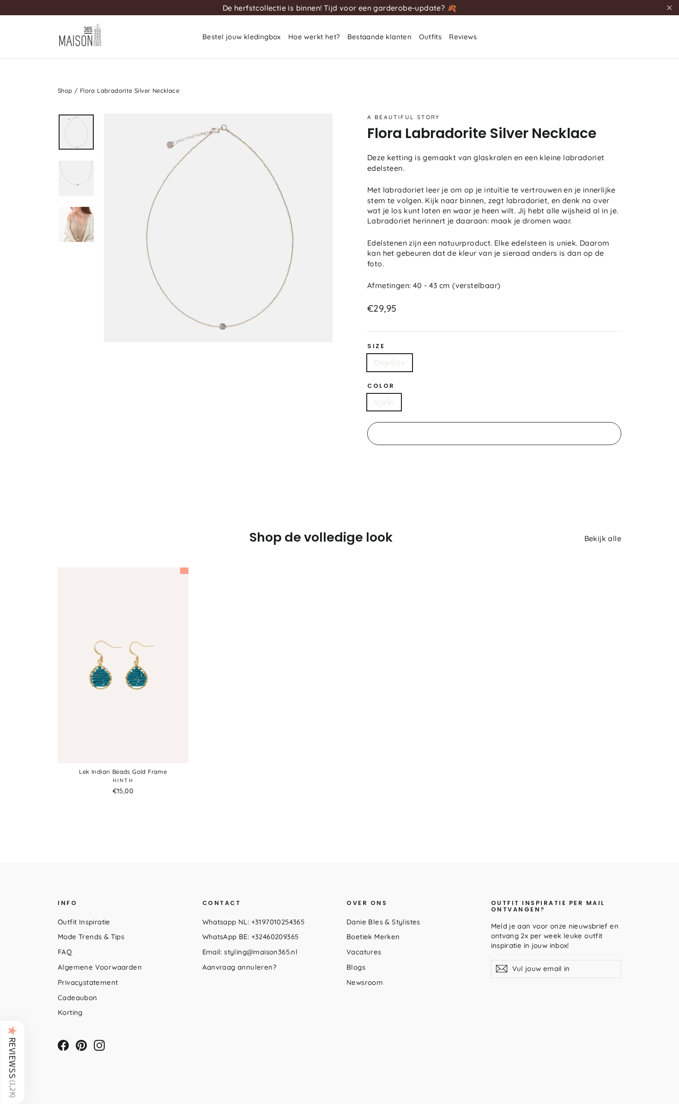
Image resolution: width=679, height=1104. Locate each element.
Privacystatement (88, 982)
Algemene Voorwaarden (100, 967)
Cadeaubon (77, 997)
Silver (384, 402)
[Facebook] (63, 1045)
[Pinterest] (81, 1045)
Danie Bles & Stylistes (383, 921)
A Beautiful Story (403, 117)
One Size (389, 362)
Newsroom (364, 982)
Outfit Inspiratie (84, 921)
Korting (70, 1012)
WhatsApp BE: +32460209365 (250, 936)
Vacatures (364, 951)
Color (381, 386)
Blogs (355, 967)
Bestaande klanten (379, 36)
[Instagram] (99, 1045)
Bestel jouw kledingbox (241, 36)
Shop (65, 90)
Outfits (430, 36)
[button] (12, 1062)
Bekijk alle (602, 538)
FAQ (65, 951)
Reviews (463, 36)
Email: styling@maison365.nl (250, 951)
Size (376, 346)
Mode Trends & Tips (91, 936)
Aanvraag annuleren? (239, 967)
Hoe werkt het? (314, 36)
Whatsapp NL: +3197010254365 (253, 921)
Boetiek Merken (373, 936)
